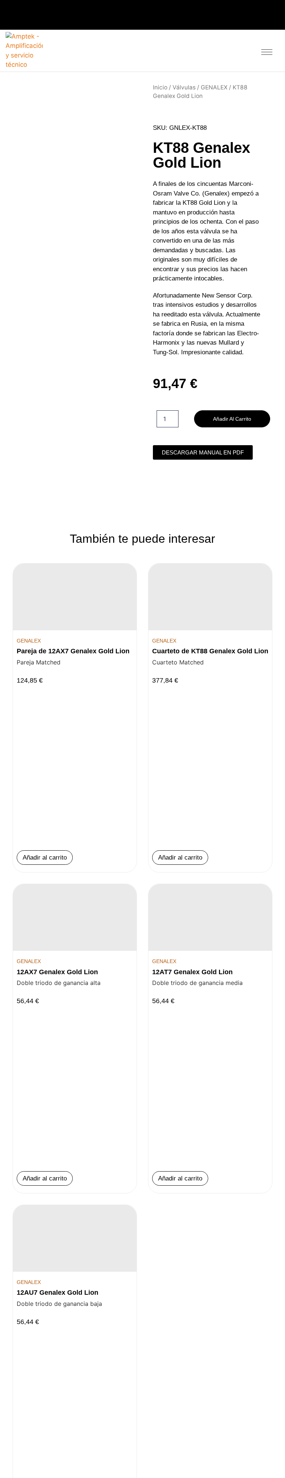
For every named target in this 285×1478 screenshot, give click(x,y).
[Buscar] (246, 49)
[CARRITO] (229, 51)
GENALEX (214, 87)
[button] (267, 50)
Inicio (160, 87)
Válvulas (184, 87)
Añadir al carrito (232, 419)
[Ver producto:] (75, 597)
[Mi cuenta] (212, 49)
